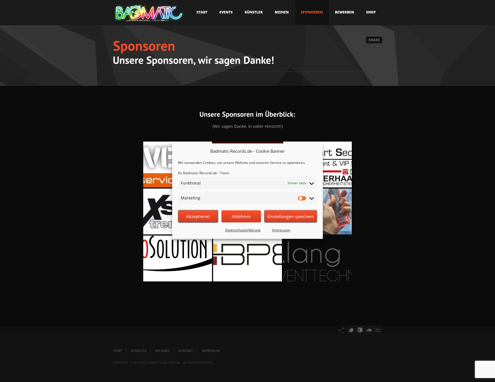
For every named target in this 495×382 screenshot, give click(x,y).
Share (374, 40)
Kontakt (185, 350)
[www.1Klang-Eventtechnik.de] (317, 258)
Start (202, 12)
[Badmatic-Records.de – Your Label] (148, 14)
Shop (371, 12)
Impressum (281, 230)
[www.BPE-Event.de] (247, 258)
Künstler (254, 12)
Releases (162, 350)
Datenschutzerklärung (243, 230)
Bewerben (344, 12)
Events (226, 12)
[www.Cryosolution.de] (177, 258)
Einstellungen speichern (290, 216)
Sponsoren (312, 12)
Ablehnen (241, 216)
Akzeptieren (198, 216)
